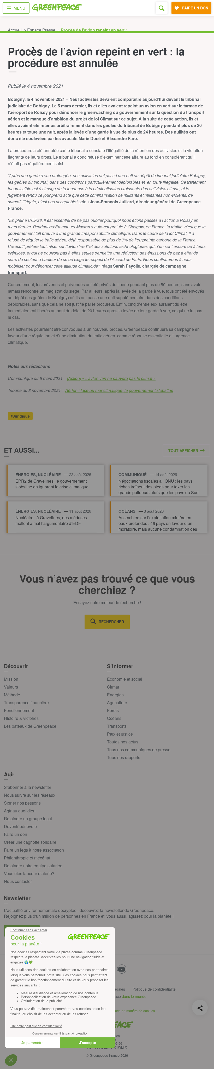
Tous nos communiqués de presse (138, 750)
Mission (11, 679)
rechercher (111, 621)
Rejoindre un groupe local (28, 819)
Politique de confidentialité (154, 989)
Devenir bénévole (20, 826)
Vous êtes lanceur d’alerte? (29, 873)
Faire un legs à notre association (34, 850)
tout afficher (183, 450)
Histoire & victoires (21, 718)
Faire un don (15, 834)
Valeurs (11, 687)
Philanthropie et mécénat (27, 858)
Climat (113, 687)
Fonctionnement (19, 710)
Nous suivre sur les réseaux (29, 795)
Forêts (113, 710)
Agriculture (117, 703)
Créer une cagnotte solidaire (30, 842)
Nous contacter (18, 881)
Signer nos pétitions (22, 803)
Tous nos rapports (123, 757)
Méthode (12, 695)
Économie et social (124, 679)
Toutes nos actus (122, 742)
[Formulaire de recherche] (162, 8)
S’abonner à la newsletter (27, 787)
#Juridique (20, 416)
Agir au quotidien (19, 811)
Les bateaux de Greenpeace (30, 726)
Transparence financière (26, 703)
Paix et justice (120, 734)
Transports (117, 726)
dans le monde (134, 996)
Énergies (115, 695)
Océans (114, 718)
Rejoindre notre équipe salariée (33, 866)
